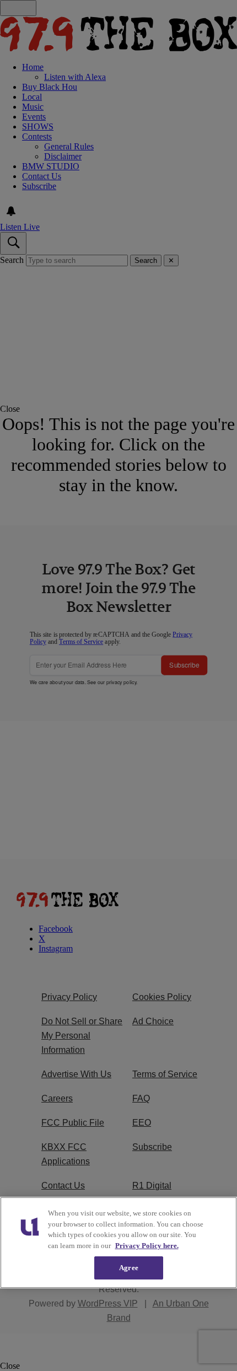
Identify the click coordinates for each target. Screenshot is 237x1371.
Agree (128, 1268)
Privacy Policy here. (147, 1245)
